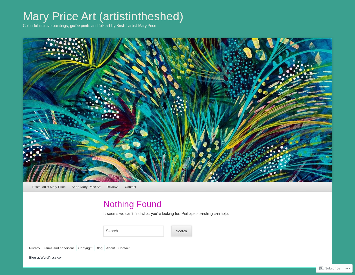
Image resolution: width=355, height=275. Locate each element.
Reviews (113, 187)
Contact (130, 187)
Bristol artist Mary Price (48, 187)
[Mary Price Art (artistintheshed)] (177, 110)
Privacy (34, 248)
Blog (99, 248)
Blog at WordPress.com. (46, 257)
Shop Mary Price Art (86, 187)
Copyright (85, 248)
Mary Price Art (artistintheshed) (103, 16)
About (110, 248)
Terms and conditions (59, 248)
